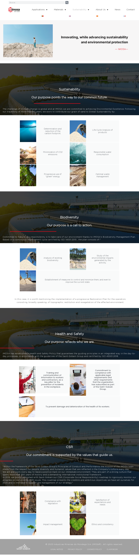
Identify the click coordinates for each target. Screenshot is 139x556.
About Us (100, 9)
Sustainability (79, 9)
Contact (131, 9)
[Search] (66, 2)
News (117, 9)
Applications (38, 9)
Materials (58, 9)
